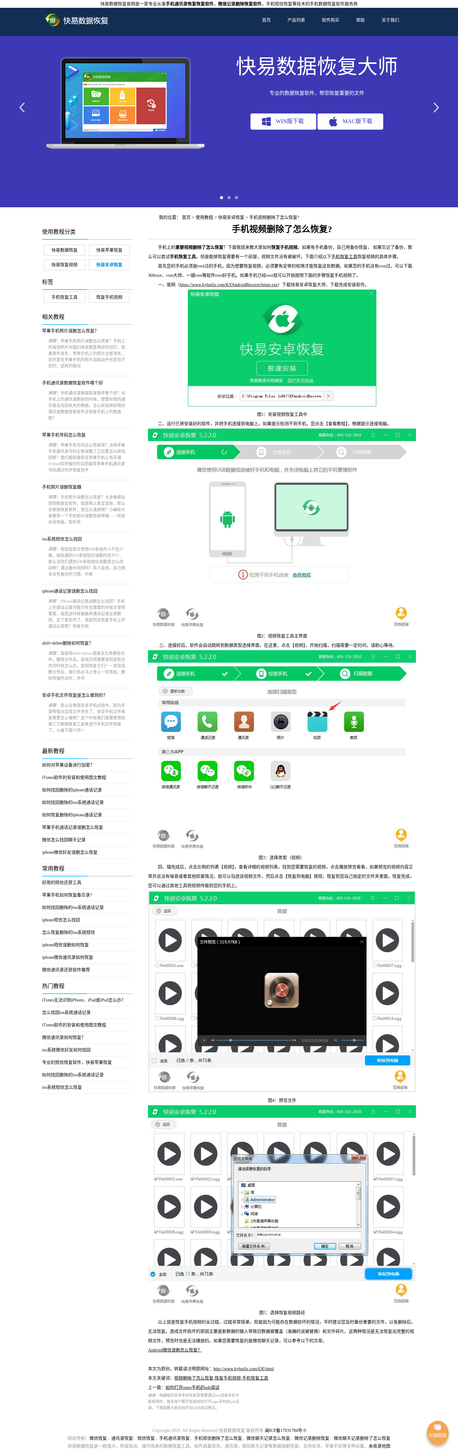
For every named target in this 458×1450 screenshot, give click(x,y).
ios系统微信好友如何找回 (66, 1050)
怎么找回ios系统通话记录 (66, 1012)
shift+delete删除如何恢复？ (67, 643)
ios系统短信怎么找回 (62, 539)
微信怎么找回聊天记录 (64, 840)
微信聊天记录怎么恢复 (268, 1438)
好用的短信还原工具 (61, 882)
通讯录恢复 (122, 1438)
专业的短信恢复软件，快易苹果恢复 (77, 1062)
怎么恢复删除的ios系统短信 (68, 932)
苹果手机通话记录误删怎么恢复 (72, 827)
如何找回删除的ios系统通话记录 (73, 802)
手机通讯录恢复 (174, 1438)
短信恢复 (146, 1438)
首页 (266, 20)
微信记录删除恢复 (311, 1438)
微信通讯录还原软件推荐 (66, 969)
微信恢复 (98, 1438)
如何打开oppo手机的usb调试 (192, 1387)
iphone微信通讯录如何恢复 (67, 957)
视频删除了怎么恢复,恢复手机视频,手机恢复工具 (221, 1378)
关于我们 (390, 20)
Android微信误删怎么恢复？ (175, 1350)
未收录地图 (379, 1446)
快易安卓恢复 (231, 217)
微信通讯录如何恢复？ (64, 1037)
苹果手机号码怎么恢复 (64, 435)
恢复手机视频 (109, 297)
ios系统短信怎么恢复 (62, 1087)
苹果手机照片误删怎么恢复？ (70, 331)
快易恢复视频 (64, 264)
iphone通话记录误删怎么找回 (70, 591)
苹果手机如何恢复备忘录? (67, 895)
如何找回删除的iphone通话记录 (72, 790)
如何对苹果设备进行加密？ (68, 765)
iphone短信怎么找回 (61, 920)
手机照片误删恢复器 (61, 487)
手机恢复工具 (64, 297)
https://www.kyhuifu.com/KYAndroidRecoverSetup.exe (229, 284)
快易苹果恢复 (109, 250)
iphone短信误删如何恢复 (65, 945)
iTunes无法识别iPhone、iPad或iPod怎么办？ (84, 1000)
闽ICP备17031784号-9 (285, 1430)
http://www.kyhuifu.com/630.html (243, 1368)
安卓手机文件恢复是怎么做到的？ (74, 695)
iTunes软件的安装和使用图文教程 (74, 777)
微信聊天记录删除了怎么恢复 (362, 1438)
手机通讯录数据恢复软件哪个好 (72, 383)
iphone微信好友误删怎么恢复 (70, 852)
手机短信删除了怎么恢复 (218, 1438)
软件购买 (330, 20)
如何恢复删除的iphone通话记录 (72, 815)
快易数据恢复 (64, 250)
